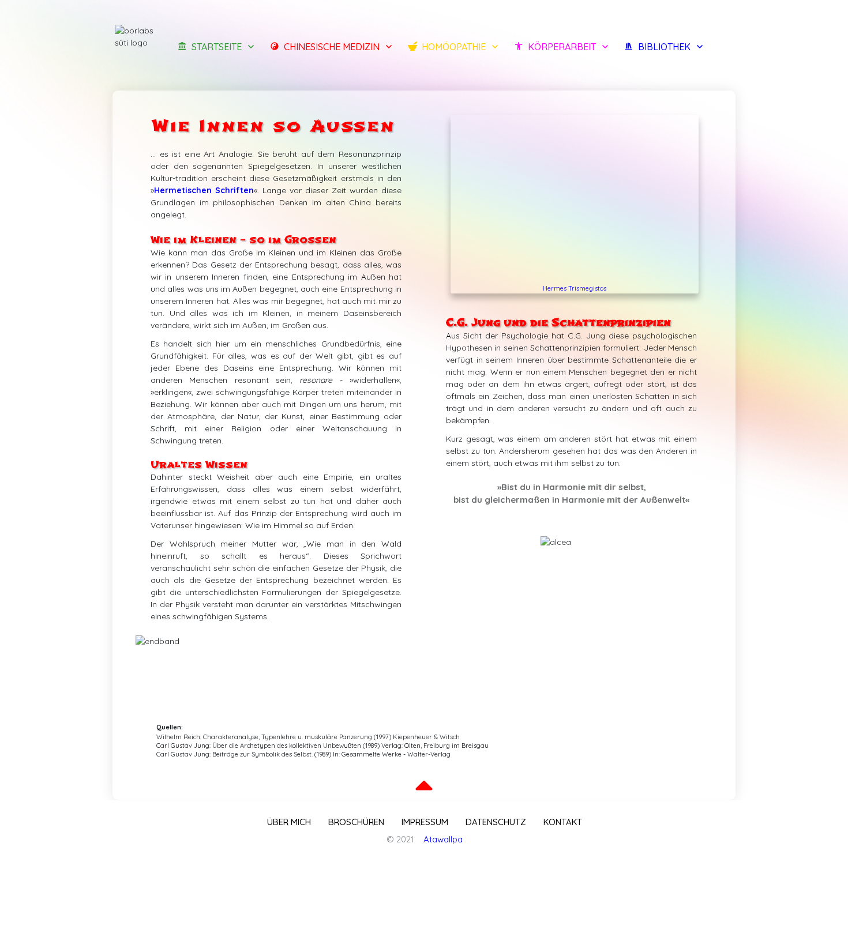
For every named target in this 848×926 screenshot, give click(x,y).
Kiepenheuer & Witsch (426, 737)
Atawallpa (443, 839)
